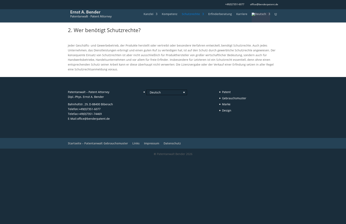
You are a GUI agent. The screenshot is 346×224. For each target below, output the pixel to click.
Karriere (241, 14)
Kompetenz (169, 14)
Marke (226, 104)
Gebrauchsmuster (234, 98)
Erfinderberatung (220, 14)
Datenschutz (172, 143)
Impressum (151, 143)
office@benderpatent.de (93, 119)
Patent (226, 92)
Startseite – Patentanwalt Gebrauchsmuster (98, 143)
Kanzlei (148, 14)
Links (136, 143)
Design (226, 110)
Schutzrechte (191, 14)
